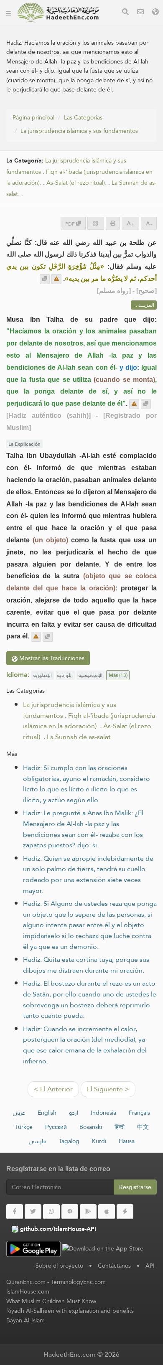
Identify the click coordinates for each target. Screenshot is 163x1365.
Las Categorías (83, 117)
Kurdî (99, 1141)
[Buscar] (125, 13)
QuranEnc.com (26, 1281)
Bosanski (90, 1126)
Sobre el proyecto (59, 1265)
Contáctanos (114, 1265)
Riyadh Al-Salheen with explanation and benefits (70, 1310)
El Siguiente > (108, 1089)
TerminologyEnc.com (78, 1281)
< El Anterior (53, 1089)
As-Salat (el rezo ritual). (76, 183)
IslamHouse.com (27, 1291)
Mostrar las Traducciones (51, 658)
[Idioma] (155, 13)
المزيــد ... (143, 305)
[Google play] (88, 1211)
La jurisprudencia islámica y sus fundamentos (79, 130)
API (150, 1265)
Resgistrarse (135, 1187)
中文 (143, 1126)
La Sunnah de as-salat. (79, 737)
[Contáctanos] (140, 13)
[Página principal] (8, 12)
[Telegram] (69, 1211)
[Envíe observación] (56, 279)
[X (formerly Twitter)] (33, 1211)
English (47, 1112)
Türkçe (24, 1126)
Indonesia (103, 1112)
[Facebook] (14, 1211)
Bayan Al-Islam (25, 1320)
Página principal (33, 117)
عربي (19, 1112)
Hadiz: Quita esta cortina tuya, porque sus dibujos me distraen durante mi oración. (86, 964)
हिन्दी (120, 1126)
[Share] (95, 223)
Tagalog (69, 1141)
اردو (73, 1112)
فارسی (37, 1141)
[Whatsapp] (51, 1211)
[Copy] (45, 279)
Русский (56, 1126)
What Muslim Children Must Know (51, 1301)
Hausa (127, 1141)
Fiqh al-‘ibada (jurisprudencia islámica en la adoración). (89, 720)
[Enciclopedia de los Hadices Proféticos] (58, 12)
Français (139, 1112)
